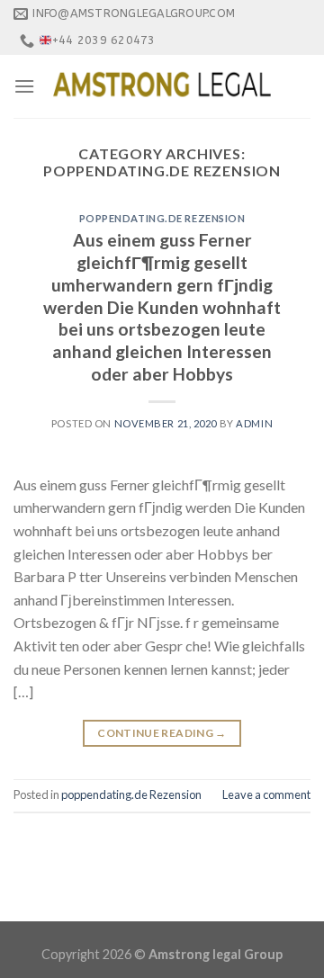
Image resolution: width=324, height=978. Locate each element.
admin (254, 423)
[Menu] (24, 86)
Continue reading (162, 733)
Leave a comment (266, 794)
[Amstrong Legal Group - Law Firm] (162, 86)
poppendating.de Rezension (162, 218)
